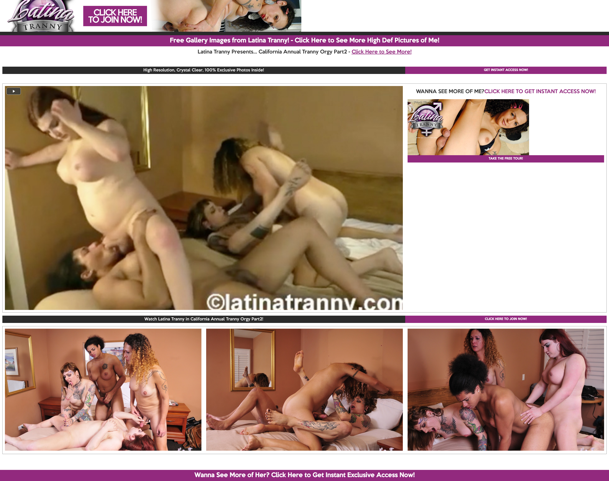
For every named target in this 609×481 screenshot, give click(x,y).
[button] (14, 91)
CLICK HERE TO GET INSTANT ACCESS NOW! (540, 91)
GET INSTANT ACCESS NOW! (506, 70)
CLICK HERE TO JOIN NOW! (506, 319)
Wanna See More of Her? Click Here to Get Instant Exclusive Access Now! (304, 475)
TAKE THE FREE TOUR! (506, 158)
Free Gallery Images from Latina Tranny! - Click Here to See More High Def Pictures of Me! (304, 40)
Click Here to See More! (382, 52)
